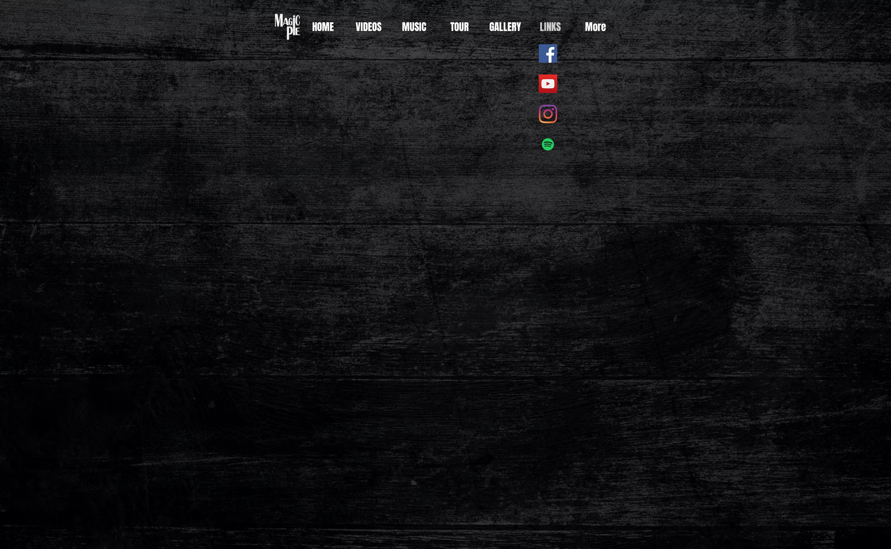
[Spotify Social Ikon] (548, 144)
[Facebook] (548, 53)
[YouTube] (548, 83)
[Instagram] (548, 114)
